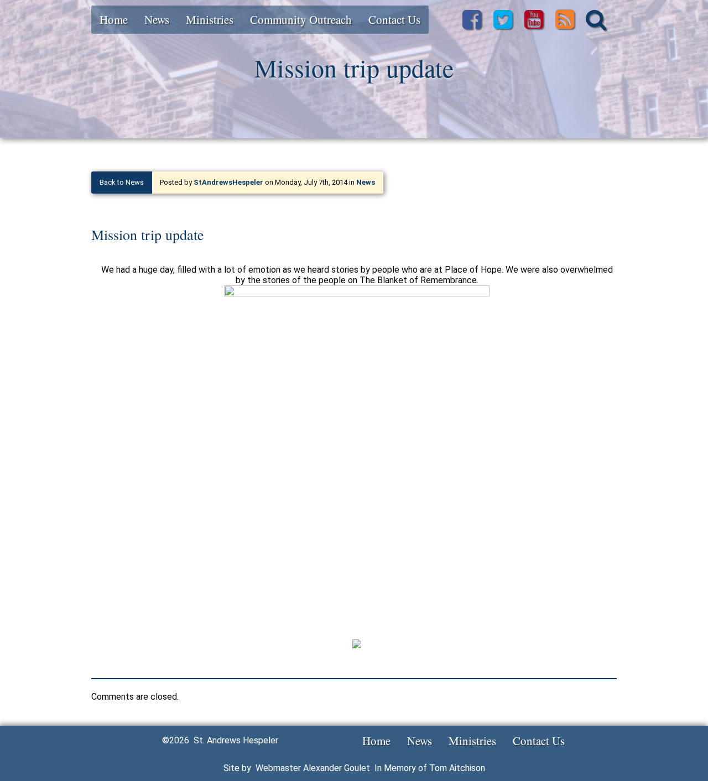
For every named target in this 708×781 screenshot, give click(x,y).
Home (114, 19)
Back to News (122, 182)
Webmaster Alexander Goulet (313, 768)
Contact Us (394, 19)
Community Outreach (301, 19)
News (156, 19)
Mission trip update (147, 234)
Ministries (209, 19)
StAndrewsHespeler (228, 182)
